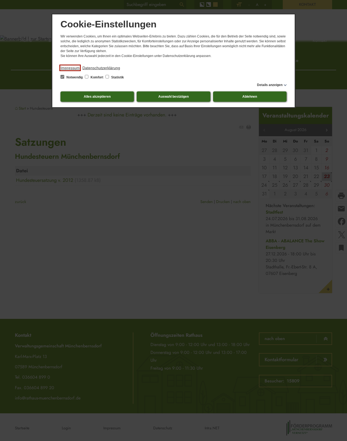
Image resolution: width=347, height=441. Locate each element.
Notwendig (74, 77)
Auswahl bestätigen (173, 97)
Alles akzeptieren (97, 97)
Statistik (117, 77)
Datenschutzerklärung (101, 68)
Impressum (70, 68)
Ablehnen (249, 97)
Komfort (97, 77)
